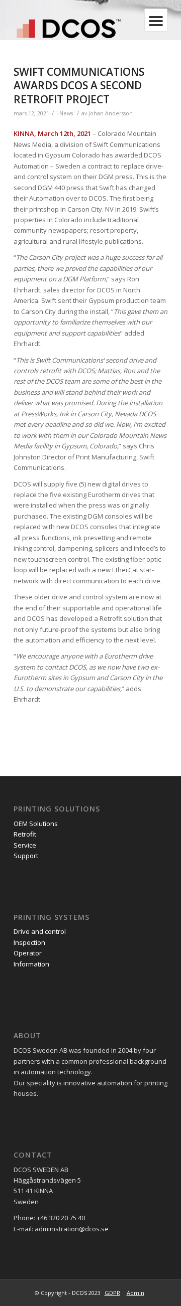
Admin (135, 1292)
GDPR (112, 1292)
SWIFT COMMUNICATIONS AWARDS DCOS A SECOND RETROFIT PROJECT (79, 85)
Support (26, 855)
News (66, 113)
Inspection (30, 942)
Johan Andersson (110, 113)
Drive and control (40, 931)
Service (25, 845)
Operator (28, 952)
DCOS (79, 1292)
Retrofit (25, 834)
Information (31, 963)
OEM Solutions (36, 823)
